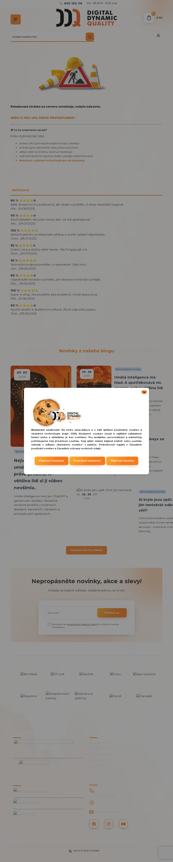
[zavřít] (144, 392)
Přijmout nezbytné (51, 460)
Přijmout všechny (122, 460)
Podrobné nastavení (87, 460)
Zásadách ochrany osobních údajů (78, 448)
